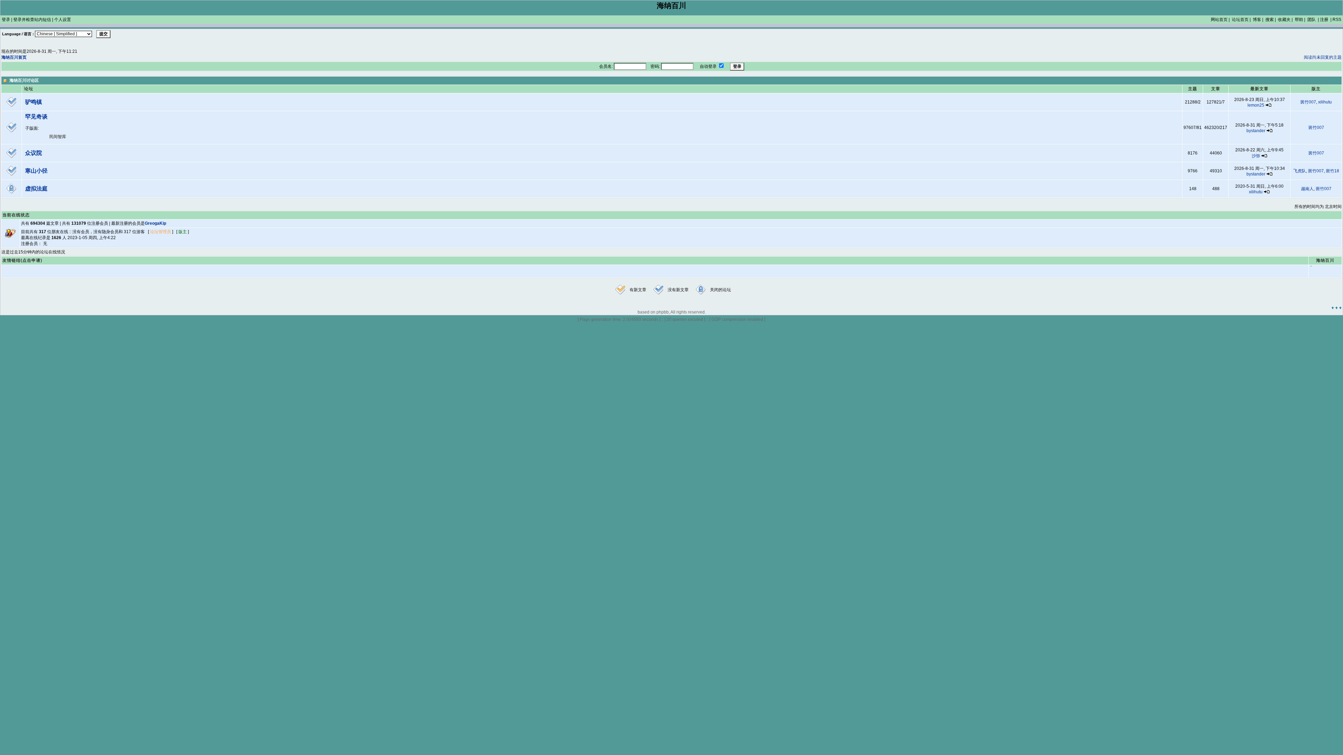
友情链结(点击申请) (22, 260)
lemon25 (1256, 105)
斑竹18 (1332, 170)
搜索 (1269, 19)
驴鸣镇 (33, 102)
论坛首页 (1240, 19)
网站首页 (1219, 19)
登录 (6, 19)
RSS (1337, 19)
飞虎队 (1299, 170)
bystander (1255, 130)
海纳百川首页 (14, 57)
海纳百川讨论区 (24, 80)
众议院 (33, 153)
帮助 (1299, 19)
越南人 (1307, 188)
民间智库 (57, 136)
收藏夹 (1284, 19)
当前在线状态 (16, 215)
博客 (1257, 19)
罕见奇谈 (36, 117)
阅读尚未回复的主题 (1323, 57)
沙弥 (1256, 155)
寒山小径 (36, 171)
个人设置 (62, 19)
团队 (1311, 19)
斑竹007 (1308, 102)
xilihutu (1325, 102)
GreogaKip (155, 223)
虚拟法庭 (36, 189)
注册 (1324, 19)
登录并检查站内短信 (32, 19)
